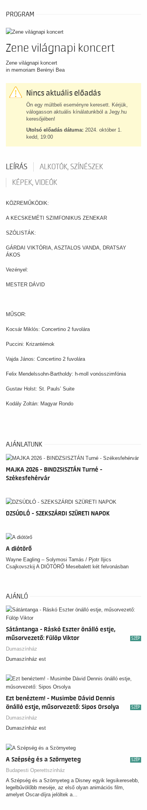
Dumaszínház (21, 649)
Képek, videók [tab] (34, 182)
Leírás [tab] (16, 167)
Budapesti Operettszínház (35, 770)
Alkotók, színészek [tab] (71, 167)
